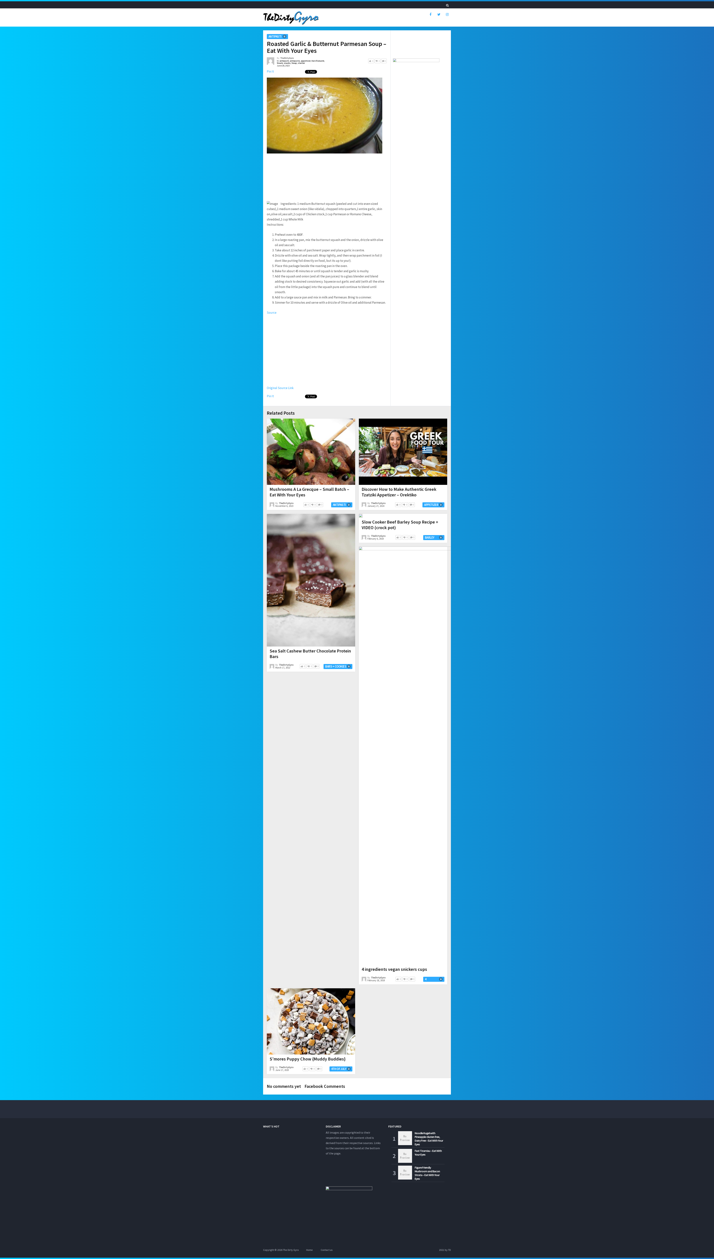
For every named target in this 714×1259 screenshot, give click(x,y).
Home (309, 1250)
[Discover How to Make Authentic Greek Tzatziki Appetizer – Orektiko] (403, 452)
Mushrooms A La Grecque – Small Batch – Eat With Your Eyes (309, 492)
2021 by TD (445, 1250)
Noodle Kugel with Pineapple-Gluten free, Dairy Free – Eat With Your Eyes (429, 1138)
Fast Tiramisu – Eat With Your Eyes (428, 1152)
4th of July (338, 1069)
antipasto (295, 60)
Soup (294, 63)
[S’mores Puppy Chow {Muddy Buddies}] (311, 1021)
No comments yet (284, 1086)
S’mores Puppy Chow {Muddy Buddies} (307, 1059)
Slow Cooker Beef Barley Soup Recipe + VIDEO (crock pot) (400, 524)
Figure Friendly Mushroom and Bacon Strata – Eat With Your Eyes (427, 1173)
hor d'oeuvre (318, 60)
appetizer (306, 60)
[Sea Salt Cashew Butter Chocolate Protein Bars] (311, 580)
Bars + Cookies (335, 666)
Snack (280, 63)
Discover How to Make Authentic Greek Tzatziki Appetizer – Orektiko (399, 492)
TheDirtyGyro (287, 58)
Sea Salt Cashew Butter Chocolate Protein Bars (310, 653)
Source (271, 313)
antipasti (275, 36)
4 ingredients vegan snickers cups (394, 969)
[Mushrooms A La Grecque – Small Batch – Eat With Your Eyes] (311, 452)
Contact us (327, 1250)
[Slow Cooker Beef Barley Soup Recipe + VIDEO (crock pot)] (361, 516)
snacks (287, 63)
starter (301, 63)
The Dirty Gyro (291, 1250)
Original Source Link (280, 388)
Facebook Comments (325, 1086)
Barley (429, 537)
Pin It (270, 71)
